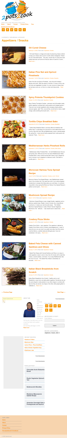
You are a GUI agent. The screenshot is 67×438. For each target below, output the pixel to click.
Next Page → (61, 292)
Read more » (32, 61)
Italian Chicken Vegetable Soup (33, 347)
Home (2, 24)
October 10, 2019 (33, 100)
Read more (26, 327)
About (9, 24)
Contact (16, 24)
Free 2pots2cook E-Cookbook (10, 430)
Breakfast (57, 124)
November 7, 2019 (33, 78)
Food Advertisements (61, 298)
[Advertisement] (16, 362)
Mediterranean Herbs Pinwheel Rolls (47, 145)
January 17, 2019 (33, 249)
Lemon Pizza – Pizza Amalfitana (33, 345)
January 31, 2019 (33, 222)
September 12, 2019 (33, 148)
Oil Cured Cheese (37, 48)
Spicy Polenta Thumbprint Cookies (46, 97)
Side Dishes (58, 148)
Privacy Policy (24, 24)
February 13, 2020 (33, 50)
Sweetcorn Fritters (29, 339)
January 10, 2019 (33, 275)
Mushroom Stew (29, 342)
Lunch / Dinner (55, 176)
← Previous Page (7, 292)
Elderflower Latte (29, 350)
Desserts (56, 78)
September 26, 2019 (33, 124)
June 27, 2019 (32, 176)
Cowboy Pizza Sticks (39, 219)
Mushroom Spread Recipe (42, 195)
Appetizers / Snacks (49, 50)
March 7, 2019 (32, 198)
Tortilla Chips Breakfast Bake (43, 121)
